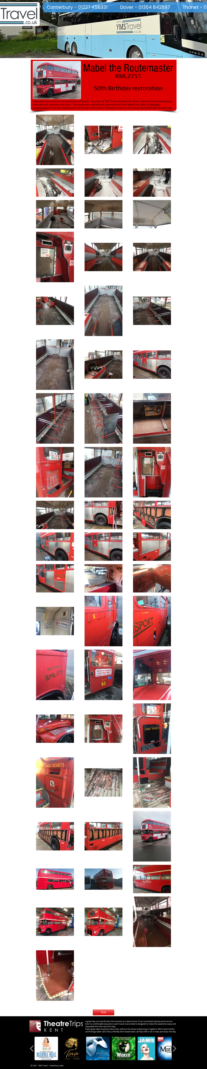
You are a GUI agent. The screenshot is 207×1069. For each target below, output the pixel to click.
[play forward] (174, 1048)
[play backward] (31, 1048)
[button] (46, 1048)
